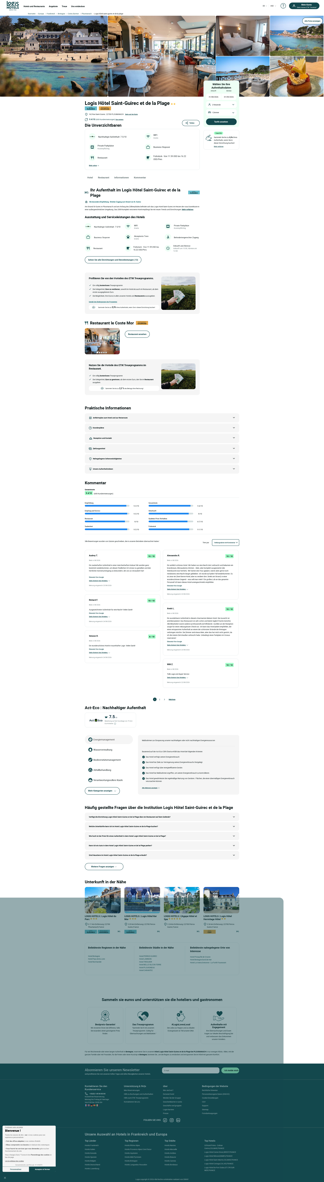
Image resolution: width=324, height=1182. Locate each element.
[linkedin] (178, 1120)
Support (205, 1105)
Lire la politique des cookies (14, 1161)
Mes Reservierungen (132, 1090)
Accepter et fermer (42, 1169)
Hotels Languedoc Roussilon (136, 1164)
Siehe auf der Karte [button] (131, 114)
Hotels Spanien (91, 1157)
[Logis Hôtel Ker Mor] (142, 900)
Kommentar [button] (140, 177)
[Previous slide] (88, 341)
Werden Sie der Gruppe (172, 1098)
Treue (64, 6)
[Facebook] (165, 1120)
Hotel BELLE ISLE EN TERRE (150, 964)
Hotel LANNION (145, 959)
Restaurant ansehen (137, 334)
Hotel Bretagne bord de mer (201, 959)
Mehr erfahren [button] (187, 209)
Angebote (53, 6)
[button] (5, 1178)
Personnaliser (15, 1169)
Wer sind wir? (168, 1090)
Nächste (170, 699)
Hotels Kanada (90, 1153)
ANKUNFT (213, 91)
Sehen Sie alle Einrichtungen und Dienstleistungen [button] (113, 259)
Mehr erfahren (219, 146)
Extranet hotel (168, 1094)
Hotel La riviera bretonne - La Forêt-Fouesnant (208, 962)
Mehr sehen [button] (93, 165)
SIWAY (185, 1179)
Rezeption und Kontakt (102, 438)
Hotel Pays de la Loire (96, 959)
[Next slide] (116, 341)
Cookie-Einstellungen (210, 1098)
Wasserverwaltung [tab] (102, 749)
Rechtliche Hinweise (210, 1090)
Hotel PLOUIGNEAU (147, 967)
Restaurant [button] (103, 177)
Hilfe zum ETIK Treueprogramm (136, 1098)
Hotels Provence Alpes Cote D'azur (138, 1149)
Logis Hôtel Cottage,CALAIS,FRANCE (218, 1163)
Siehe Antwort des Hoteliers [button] (98, 581)
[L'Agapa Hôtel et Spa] (182, 900)
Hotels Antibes (170, 1153)
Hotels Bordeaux (171, 1164)
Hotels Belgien (90, 1161)
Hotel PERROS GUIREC (148, 956)
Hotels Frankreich (92, 1145)
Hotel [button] (90, 177)
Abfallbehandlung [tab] (102, 769)
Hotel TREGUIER (145, 962)
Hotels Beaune (170, 1157)
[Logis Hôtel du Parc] (103, 900)
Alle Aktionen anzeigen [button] (149, 788)
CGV (204, 1102)
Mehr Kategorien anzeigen (100, 790)
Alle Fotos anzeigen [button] (312, 21)
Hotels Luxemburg (92, 1168)
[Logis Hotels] (13, 5)
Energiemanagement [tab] (104, 739)
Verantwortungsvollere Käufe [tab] (108, 780)
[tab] (97, 352)
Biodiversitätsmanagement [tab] (107, 759)
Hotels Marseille (171, 1149)
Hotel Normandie (94, 962)
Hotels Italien (90, 1149)
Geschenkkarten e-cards (172, 1102)
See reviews (119, 119)
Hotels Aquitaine (131, 1153)
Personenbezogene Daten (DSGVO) (216, 1094)
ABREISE (228, 91)
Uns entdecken (78, 6)
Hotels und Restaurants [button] (34, 6)
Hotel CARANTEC (146, 970)
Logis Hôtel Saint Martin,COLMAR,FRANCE (221, 1160)
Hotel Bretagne (94, 956)
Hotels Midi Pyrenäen (133, 1157)
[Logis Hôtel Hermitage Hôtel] (221, 900)
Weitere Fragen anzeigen (103, 866)
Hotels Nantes (170, 1145)
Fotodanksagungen (209, 1113)
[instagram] (171, 1120)
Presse (165, 1113)
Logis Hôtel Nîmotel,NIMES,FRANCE (218, 1156)
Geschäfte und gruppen (172, 1105)
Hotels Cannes (170, 1161)
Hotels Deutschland (92, 1164)
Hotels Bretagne (131, 1161)
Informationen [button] (121, 177)
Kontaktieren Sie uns (132, 1102)
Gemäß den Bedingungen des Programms (103, 302)
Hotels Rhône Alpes (132, 1145)
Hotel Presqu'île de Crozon (200, 957)
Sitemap (205, 1109)
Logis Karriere (168, 1109)
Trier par (206, 542)
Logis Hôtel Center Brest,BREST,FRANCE (220, 1152)
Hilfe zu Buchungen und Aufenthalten (138, 1094)
